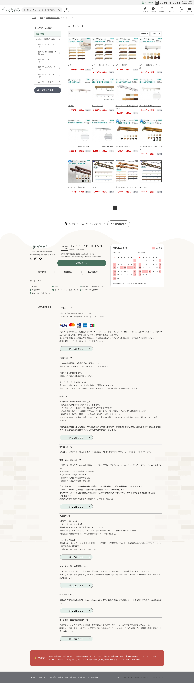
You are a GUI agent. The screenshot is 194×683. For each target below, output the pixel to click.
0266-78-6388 (78, 250)
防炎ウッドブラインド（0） (46, 75)
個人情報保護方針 (94, 677)
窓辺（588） (40, 34)
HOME (34, 18)
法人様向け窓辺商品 (53, 18)
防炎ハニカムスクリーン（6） (47, 68)
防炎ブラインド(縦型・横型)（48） (47, 53)
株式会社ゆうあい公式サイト (41, 255)
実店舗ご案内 (120, 224)
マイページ (41, 677)
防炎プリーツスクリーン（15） (47, 60)
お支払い (35, 286)
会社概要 (73, 677)
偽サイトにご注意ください (41, 293)
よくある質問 (51, 677)
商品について (36, 290)
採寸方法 (42, 272)
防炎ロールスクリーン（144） (46, 45)
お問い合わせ (81, 263)
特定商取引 (82, 677)
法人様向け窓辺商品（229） (46, 39)
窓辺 (41, 18)
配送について (59, 286)
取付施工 (68, 272)
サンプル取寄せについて (90, 290)
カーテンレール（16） (46, 82)
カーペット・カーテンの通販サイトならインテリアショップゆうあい (141, 677)
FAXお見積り (93, 272)
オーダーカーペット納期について (66, 290)
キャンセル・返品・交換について (94, 286)
